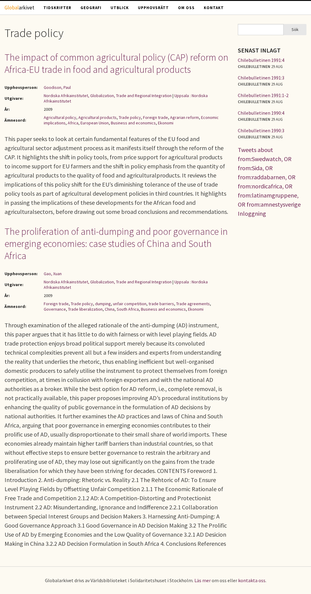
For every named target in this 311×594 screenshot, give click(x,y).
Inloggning (252, 213)
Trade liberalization (85, 309)
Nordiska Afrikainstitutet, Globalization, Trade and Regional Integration (108, 95)
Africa (73, 123)
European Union (94, 123)
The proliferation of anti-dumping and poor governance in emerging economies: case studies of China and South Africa (116, 243)
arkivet (19, 7)
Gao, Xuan (53, 273)
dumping (103, 303)
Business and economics (133, 123)
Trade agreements (193, 303)
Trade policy (130, 117)
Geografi (90, 7)
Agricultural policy (60, 117)
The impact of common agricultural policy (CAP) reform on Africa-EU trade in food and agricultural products (116, 63)
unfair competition (129, 303)
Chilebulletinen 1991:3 (261, 78)
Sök (295, 29)
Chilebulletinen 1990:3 (261, 130)
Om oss (186, 7)
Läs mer (202, 580)
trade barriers (161, 303)
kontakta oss (251, 580)
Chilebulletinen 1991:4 (261, 60)
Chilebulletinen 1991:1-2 (263, 95)
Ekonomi (165, 123)
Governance (55, 309)
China (109, 309)
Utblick (120, 7)
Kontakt (214, 7)
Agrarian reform (184, 117)
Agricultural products (97, 117)
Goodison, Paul (57, 87)
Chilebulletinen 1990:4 (261, 113)
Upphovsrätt (153, 7)
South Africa (128, 309)
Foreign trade (155, 117)
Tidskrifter (57, 7)
